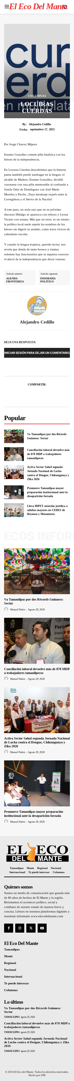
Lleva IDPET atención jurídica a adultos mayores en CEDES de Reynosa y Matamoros (47, 510)
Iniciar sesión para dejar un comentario (37, 352)
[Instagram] (19, 928)
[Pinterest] (42, 395)
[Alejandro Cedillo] (37, 305)
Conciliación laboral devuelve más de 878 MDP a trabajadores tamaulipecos (48, 454)
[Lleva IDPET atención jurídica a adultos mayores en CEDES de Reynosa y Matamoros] (14, 510)
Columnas (37, 96)
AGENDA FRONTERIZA (15, 280)
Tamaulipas (12, 1017)
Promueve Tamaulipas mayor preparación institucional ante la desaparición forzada (47, 492)
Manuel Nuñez (17, 609)
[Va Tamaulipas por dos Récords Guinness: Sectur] (14, 436)
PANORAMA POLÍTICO (47, 280)
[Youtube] (42, 928)
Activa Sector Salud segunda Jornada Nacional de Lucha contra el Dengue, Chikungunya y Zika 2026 (37, 742)
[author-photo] (6, 609)
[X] (32, 395)
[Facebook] (23, 395)
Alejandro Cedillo (40, 124)
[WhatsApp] (51, 395)
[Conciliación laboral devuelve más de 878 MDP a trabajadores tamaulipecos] (14, 454)
